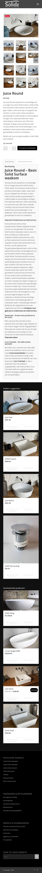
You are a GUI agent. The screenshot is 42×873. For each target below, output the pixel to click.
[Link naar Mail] (37, 869)
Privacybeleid (7, 840)
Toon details (29, 426)
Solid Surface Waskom (10, 768)
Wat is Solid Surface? (9, 781)
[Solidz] (17, 4)
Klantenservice (7, 807)
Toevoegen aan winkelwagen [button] (13, 427)
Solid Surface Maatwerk (10, 761)
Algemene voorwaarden (10, 836)
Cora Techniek (19, 361)
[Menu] (38, 4)
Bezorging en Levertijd (10, 797)
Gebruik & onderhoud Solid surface (14, 826)
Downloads (6, 833)
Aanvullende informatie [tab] (25, 162)
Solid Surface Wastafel (10, 764)
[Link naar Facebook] (34, 869)
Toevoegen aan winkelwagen (27, 148)
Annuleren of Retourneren (11, 804)
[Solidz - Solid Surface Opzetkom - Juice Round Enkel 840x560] (21, 25)
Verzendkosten (8, 800)
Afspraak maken (11, 337)
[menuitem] (38, 4)
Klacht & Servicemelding (10, 830)
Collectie (5, 774)
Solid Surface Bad (8, 771)
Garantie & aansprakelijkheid (12, 811)
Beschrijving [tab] (9, 162)
